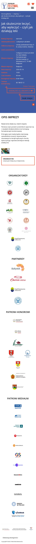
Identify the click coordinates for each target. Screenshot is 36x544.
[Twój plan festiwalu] (33, 4)
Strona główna (6, 14)
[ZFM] (5, 151)
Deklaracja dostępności (10, 538)
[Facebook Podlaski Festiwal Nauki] (29, 4)
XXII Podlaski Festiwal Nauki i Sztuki (10, 5)
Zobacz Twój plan (29, 86)
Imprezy (16, 14)
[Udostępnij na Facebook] (33, 104)
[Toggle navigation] (32, 8)
